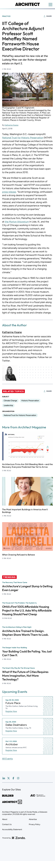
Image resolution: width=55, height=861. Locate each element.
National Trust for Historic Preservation (22, 137)
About (4, 819)
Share (49, 16)
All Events (7, 758)
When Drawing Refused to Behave (18, 554)
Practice (6, 16)
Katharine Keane (11, 125)
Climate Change (10, 400)
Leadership (8, 405)
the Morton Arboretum (17, 221)
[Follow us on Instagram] (18, 778)
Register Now (11, 711)
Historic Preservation (30, 400)
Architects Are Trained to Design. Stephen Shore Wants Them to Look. (25, 633)
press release (9, 191)
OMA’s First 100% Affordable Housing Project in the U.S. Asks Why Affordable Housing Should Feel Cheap (27, 610)
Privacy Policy (34, 824)
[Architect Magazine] (27, 4)
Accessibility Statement (12, 829)
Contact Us (7, 824)
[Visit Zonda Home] (14, 838)
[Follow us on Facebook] (13, 778)
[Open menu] (50, 4)
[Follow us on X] (8, 778)
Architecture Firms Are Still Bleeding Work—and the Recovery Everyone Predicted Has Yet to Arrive (27, 465)
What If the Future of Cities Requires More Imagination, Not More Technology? (25, 675)
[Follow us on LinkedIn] (3, 778)
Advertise (33, 819)
